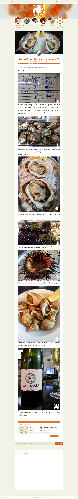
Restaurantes (23, 443)
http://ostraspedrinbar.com (44, 432)
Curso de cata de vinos (40, 1)
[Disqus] (39, 471)
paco (46, 61)
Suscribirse (29, 1)
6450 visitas (29, 443)
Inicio (13, 1)
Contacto (20, 1)
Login (76, 497)
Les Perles (38, 151)
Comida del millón (53, 1)
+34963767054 (42, 430)
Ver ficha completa (54, 436)
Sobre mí (63, 1)
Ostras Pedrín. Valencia (24, 424)
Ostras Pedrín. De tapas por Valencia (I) (39, 59)
